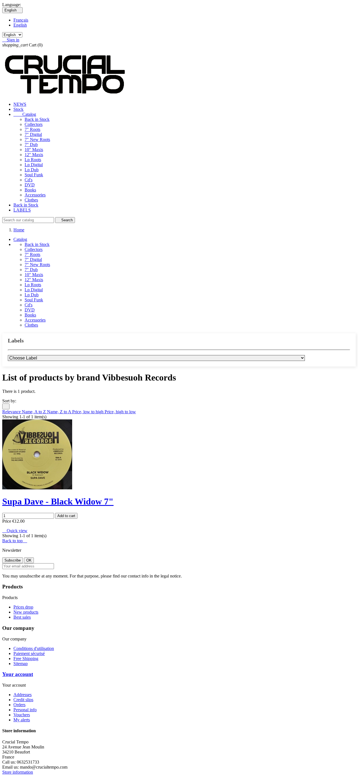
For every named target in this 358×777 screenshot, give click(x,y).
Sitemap (20, 663)
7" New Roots (37, 139)
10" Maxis (34, 149)
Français (20, 20)
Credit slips (23, 699)
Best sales (22, 617)
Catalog (24, 114)
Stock (18, 109)
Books (30, 189)
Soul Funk (34, 174)
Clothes (31, 200)
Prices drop (23, 607)
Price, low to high (88, 411)
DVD (30, 184)
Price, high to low (120, 411)
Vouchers (21, 714)
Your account (17, 674)
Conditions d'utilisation (33, 648)
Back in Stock (37, 119)
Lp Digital (34, 164)
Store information (17, 772)
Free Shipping (25, 658)
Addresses (22, 694)
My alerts (21, 719)
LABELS (22, 210)
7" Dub (31, 144)
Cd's (28, 179)
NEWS (19, 104)
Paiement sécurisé (29, 653)
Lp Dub (32, 169)
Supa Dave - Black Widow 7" (58, 501)
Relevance (12, 411)
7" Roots (32, 129)
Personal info (25, 709)
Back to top (14, 540)
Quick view (14, 530)
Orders (19, 704)
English (20, 25)
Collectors (34, 124)
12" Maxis (34, 154)
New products (25, 612)
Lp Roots (33, 159)
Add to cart (66, 516)
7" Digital (33, 134)
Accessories (35, 195)
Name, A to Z (34, 411)
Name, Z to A (59, 411)
